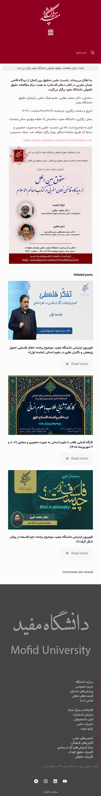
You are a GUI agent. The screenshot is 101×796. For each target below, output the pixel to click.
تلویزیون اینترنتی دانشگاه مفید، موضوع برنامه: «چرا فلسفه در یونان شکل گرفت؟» (51, 539)
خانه (81, 68)
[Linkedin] (55, 781)
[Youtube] (65, 781)
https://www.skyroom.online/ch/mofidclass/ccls (58, 140)
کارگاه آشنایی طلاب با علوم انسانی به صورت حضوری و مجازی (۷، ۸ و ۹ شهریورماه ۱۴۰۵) (50, 445)
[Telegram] (36, 781)
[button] (50, 33)
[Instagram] (46, 781)
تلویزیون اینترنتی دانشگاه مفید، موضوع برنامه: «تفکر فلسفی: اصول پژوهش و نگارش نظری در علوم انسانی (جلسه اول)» (51, 350)
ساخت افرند (50, 792)
